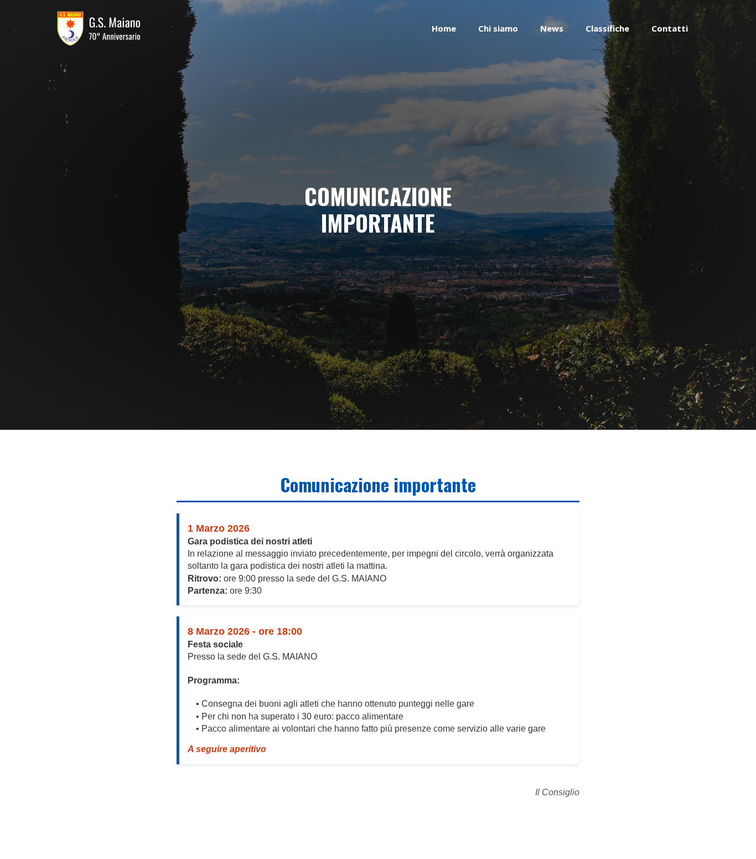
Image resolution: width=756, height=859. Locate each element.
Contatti (669, 28)
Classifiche (607, 28)
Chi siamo (498, 28)
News (551, 28)
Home (444, 28)
